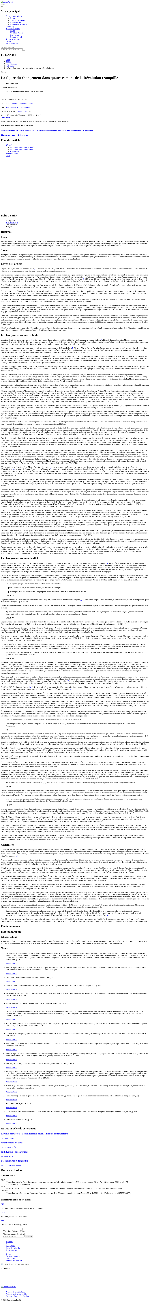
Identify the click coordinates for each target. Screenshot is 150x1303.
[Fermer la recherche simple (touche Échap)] (4, 4)
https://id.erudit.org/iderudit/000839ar (19, 103)
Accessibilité (10, 1246)
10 (107, 563)
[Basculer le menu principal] (2, 6)
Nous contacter (11, 1250)
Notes (8, 156)
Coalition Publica (16, 33)
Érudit (12, 31)
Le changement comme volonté (22, 147)
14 (30, 687)
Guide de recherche (13, 1248)
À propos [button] (9, 29)
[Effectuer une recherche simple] (2, 4)
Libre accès (14, 35)
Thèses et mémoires (17, 20)
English (8, 41)
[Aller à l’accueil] (7, 2)
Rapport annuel (16, 37)
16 (17, 856)
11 (30, 565)
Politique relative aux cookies (16, 1294)
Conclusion (14, 151)
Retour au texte (11, 964)
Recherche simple (7, 47)
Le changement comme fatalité (21, 149)
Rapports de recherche (18, 24)
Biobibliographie (12, 154)
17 (7, 880)
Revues (13, 18)
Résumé (9, 145)
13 (68, 681)
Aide (7, 1244)
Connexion (10, 27)
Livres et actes (15, 22)
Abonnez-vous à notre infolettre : (15, 1234)
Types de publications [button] (14, 16)
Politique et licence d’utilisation (17, 1296)
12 (81, 600)
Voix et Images (11, 64)
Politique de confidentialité (15, 1292)
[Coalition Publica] (8, 1287)
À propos (16, 29)
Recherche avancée (13, 39)
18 (107, 915)
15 (71, 689)
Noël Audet (10, 66)
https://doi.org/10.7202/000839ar (18, 107)
